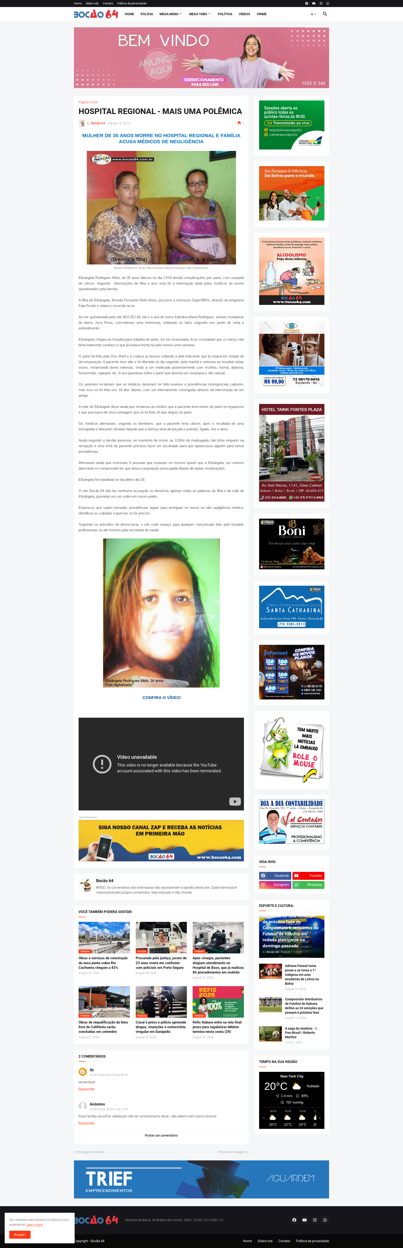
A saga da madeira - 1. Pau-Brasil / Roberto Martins (301, 1033)
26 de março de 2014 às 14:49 (109, 1109)
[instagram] (321, 3)
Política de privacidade (131, 3)
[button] (314, 14)
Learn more (34, 1225)
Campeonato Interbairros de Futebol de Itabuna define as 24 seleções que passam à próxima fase (304, 1005)
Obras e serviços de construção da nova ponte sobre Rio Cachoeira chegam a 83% (103, 963)
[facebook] (306, 3)
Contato (108, 3)
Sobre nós (92, 3)
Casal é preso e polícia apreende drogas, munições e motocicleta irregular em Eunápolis (161, 1027)
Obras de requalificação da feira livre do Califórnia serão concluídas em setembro (103, 1027)
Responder (87, 1089)
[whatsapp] (328, 3)
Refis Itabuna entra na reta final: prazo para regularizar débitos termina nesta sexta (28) (217, 1027)
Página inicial (88, 102)
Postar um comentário (161, 1135)
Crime (262, 14)
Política (225, 14)
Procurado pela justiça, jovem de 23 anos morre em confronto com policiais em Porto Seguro (161, 963)
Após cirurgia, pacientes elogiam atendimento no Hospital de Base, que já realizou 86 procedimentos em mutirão (218, 965)
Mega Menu (169, 14)
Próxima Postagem (232, 1152)
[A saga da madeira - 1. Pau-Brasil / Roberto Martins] (270, 1033)
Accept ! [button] (20, 1235)
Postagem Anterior (90, 1152)
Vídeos (244, 14)
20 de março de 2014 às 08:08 (109, 1075)
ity (92, 1070)
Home (78, 3)
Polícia (147, 14)
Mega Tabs (198, 14)
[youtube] (314, 3)
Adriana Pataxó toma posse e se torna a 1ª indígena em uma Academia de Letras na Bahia (302, 974)
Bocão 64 (104, 880)
